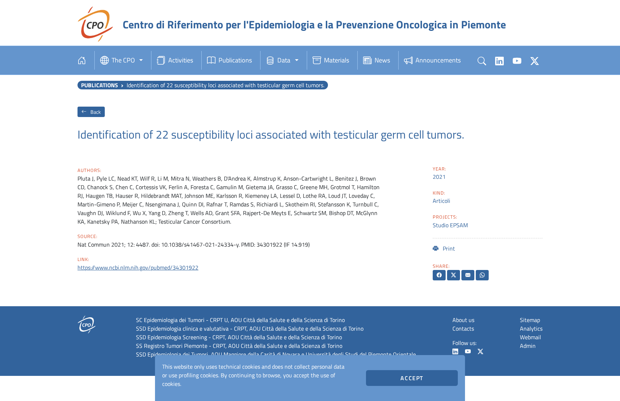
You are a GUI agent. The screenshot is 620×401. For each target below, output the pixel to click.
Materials (336, 60)
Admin (528, 345)
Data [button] (283, 60)
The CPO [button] (123, 60)
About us (463, 320)
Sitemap (530, 320)
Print (448, 248)
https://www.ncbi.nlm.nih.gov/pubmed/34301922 (138, 267)
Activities (180, 60)
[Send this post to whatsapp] (482, 275)
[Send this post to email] (467, 275)
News (382, 60)
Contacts (463, 328)
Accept (411, 378)
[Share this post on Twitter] (453, 275)
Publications (235, 60)
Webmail (530, 337)
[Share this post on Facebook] (439, 275)
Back (95, 112)
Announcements (438, 60)
